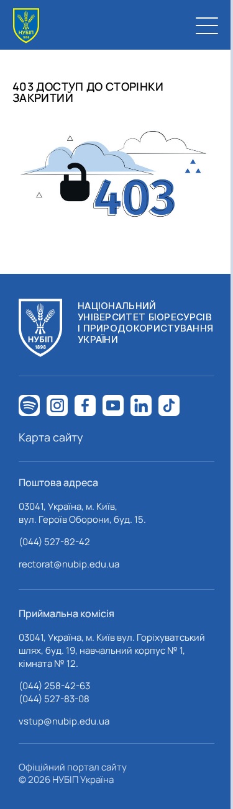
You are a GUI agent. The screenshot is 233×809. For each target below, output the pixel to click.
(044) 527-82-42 (54, 541)
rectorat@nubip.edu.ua (69, 564)
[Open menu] (207, 25)
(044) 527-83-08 (54, 698)
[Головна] (26, 25)
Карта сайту (51, 437)
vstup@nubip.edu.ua (64, 721)
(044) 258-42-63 (54, 685)
